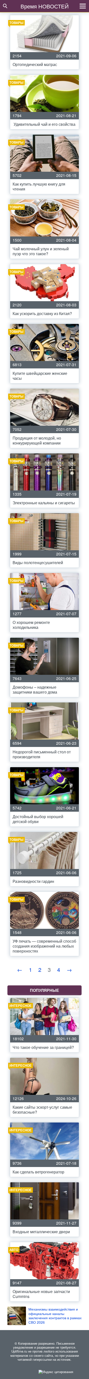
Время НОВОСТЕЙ (45, 6)
